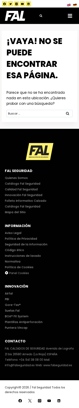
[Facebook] (4, 4)
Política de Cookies (19, 267)
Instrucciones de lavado (23, 256)
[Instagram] (16, 4)
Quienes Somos (16, 178)
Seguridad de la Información (26, 244)
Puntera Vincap (16, 328)
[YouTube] (22, 4)
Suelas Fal (12, 311)
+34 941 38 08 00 (31, 360)
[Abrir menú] (70, 15)
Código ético (14, 250)
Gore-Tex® (13, 305)
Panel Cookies (19, 273)
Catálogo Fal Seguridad (22, 184)
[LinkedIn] (28, 4)
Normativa (12, 261)
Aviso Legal (13, 233)
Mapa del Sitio (15, 212)
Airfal (9, 293)
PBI (7, 299)
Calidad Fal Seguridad (21, 189)
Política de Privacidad (21, 239)
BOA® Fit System (16, 316)
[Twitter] (10, 4)
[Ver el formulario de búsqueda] (41, 16)
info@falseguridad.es (20, 365)
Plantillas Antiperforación (24, 322)
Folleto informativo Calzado (25, 201)
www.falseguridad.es (57, 365)
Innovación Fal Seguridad (23, 195)
